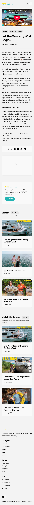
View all (14, 213)
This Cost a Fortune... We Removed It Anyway (14, 409)
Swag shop (5, 469)
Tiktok (5, 488)
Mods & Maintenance (16, 31)
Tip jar (3, 471)
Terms (3, 455)
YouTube (6, 479)
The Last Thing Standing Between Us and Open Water (17, 378)
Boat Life (5, 31)
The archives (5, 463)
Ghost (30, 501)
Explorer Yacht (6, 446)
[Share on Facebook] (18, 149)
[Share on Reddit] (21, 149)
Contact (4, 452)
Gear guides (5, 466)
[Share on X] (15, 149)
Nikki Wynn (5, 44)
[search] (27, 3)
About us (4, 444)
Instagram (7, 485)
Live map (4, 449)
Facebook (7, 482)
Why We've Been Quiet (16, 270)
